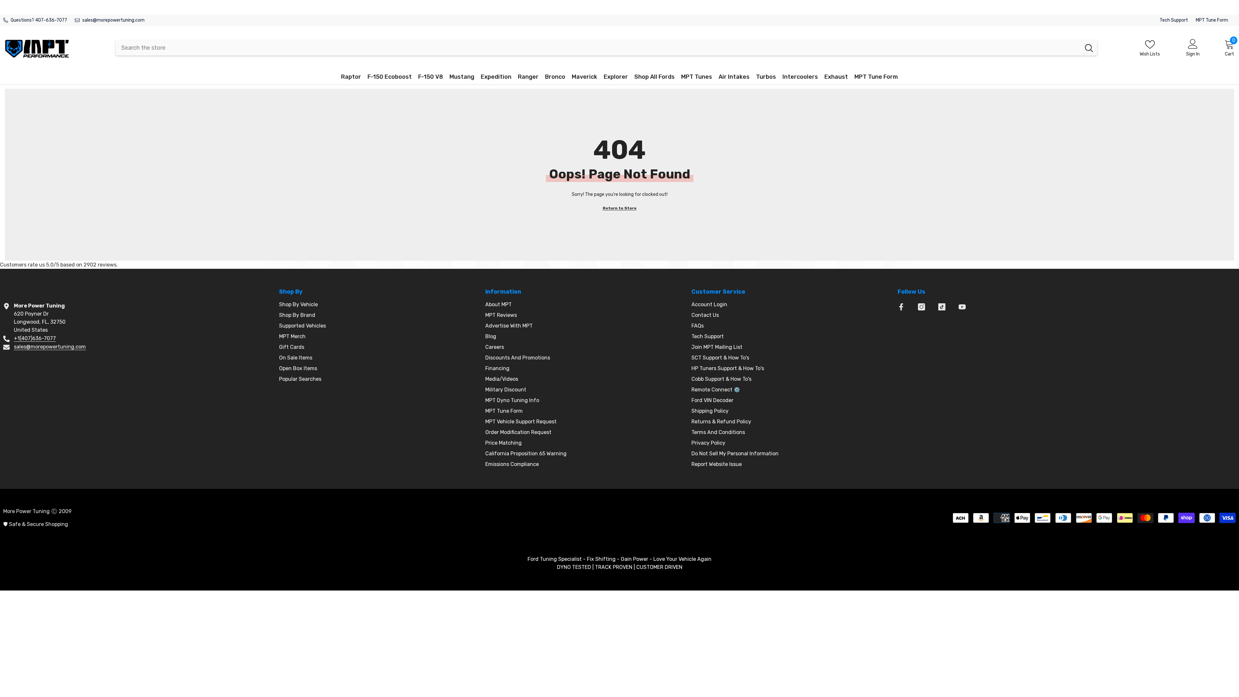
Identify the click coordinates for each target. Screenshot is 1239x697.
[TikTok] (942, 307)
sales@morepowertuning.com (113, 20)
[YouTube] (962, 307)
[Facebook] (901, 307)
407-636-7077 (51, 20)
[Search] (606, 48)
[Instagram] (921, 307)
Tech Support (1174, 20)
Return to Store (620, 208)
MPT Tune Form (1212, 20)
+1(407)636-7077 (35, 338)
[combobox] (598, 48)
